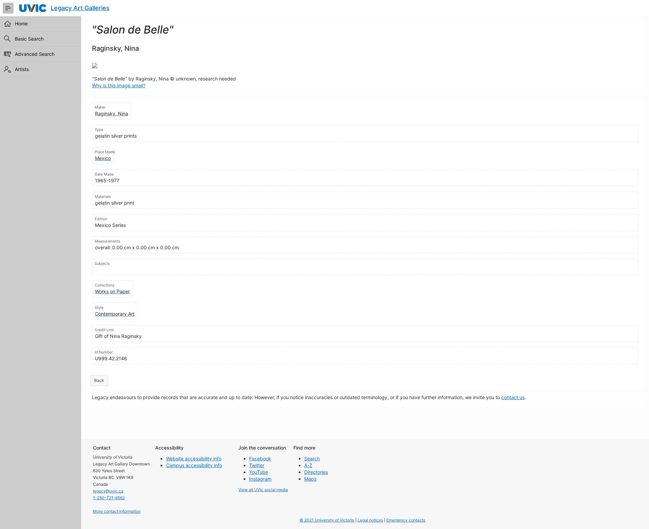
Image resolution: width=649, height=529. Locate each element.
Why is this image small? (118, 85)
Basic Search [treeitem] (29, 39)
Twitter (256, 465)
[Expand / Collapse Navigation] (8, 8)
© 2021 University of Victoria (326, 520)
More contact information (117, 511)
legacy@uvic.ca (108, 490)
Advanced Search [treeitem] (34, 54)
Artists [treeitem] (22, 69)
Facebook (260, 458)
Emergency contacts (405, 520)
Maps (310, 479)
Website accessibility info (193, 458)
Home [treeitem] (21, 23)
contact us (513, 397)
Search (312, 458)
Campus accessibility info (194, 465)
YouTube (258, 472)
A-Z (308, 465)
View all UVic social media (263, 489)
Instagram (260, 479)
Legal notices (370, 520)
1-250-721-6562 (109, 497)
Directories (316, 472)
